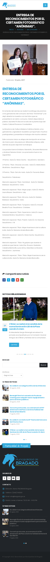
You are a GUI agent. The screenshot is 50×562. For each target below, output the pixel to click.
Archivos (5, 372)
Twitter (8, 280)
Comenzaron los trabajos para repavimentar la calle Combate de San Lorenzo (28, 427)
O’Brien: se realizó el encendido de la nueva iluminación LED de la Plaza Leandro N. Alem (26, 521)
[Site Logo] (9, 5)
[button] (45, 5)
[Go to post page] (25, 308)
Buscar (5, 360)
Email (17, 280)
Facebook (4, 280)
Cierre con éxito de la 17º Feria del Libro (25, 416)
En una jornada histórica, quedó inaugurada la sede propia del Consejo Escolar (28, 407)
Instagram (18, 478)
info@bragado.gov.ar (17, 496)
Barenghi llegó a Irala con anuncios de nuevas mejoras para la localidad (26, 325)
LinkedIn (13, 280)
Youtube (13, 478)
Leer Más (14, 342)
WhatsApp (22, 280)
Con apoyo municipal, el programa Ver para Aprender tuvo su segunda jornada (27, 397)
